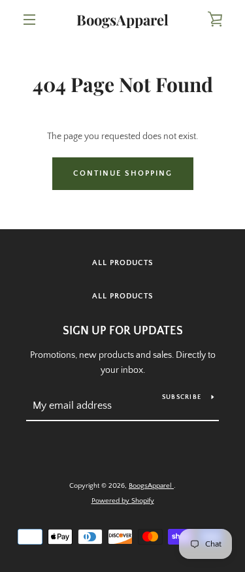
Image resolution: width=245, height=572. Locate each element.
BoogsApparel (122, 19)
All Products (123, 263)
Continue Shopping (122, 173)
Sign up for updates (123, 331)
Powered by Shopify (122, 501)
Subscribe (181, 397)
